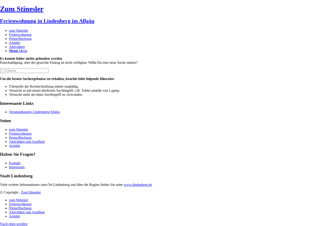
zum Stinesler (18, 129)
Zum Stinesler (31, 192)
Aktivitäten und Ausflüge (27, 142)
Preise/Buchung (20, 137)
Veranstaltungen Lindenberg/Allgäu (34, 112)
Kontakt (14, 163)
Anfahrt (14, 146)
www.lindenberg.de (138, 185)
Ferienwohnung (20, 133)
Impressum (17, 167)
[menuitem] (170, 31)
